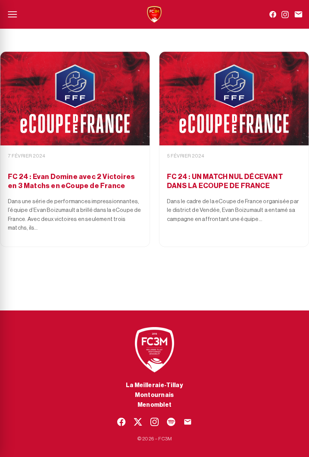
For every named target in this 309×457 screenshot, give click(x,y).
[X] (138, 422)
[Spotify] (171, 422)
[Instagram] (285, 14)
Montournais (154, 395)
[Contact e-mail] (298, 14)
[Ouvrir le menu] (12, 14)
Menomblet (155, 405)
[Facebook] (272, 14)
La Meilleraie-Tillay (154, 385)
